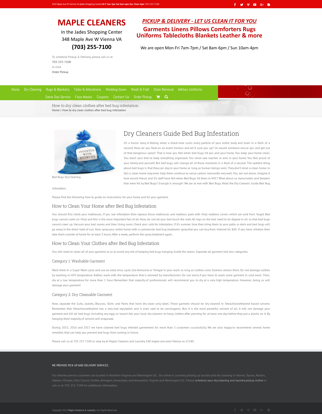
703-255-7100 (61, 62)
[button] (166, 96)
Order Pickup (60, 72)
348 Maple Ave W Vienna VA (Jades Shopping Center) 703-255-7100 (105, 4)
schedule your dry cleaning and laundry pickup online (229, 380)
